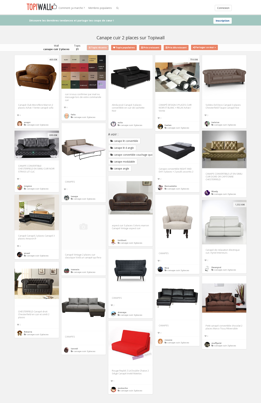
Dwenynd (216, 267)
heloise (215, 122)
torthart (122, 240)
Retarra (28, 331)
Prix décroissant (177, 47)
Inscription (222, 20)
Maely (214, 191)
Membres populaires (100, 8)
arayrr (27, 122)
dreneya (122, 312)
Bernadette (171, 186)
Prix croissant (151, 47)
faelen (168, 125)
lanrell (74, 348)
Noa (167, 267)
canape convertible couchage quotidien (136, 154)
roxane (168, 340)
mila (120, 122)
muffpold (216, 343)
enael (27, 253)
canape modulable (124, 161)
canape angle (121, 168)
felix (73, 114)
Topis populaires (125, 47)
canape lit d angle (123, 147)
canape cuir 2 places (37, 124)
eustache (123, 388)
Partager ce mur (204, 47)
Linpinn (28, 186)
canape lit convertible (125, 141)
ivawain (75, 269)
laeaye (74, 196)
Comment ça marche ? (72, 8)
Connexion (223, 8)
